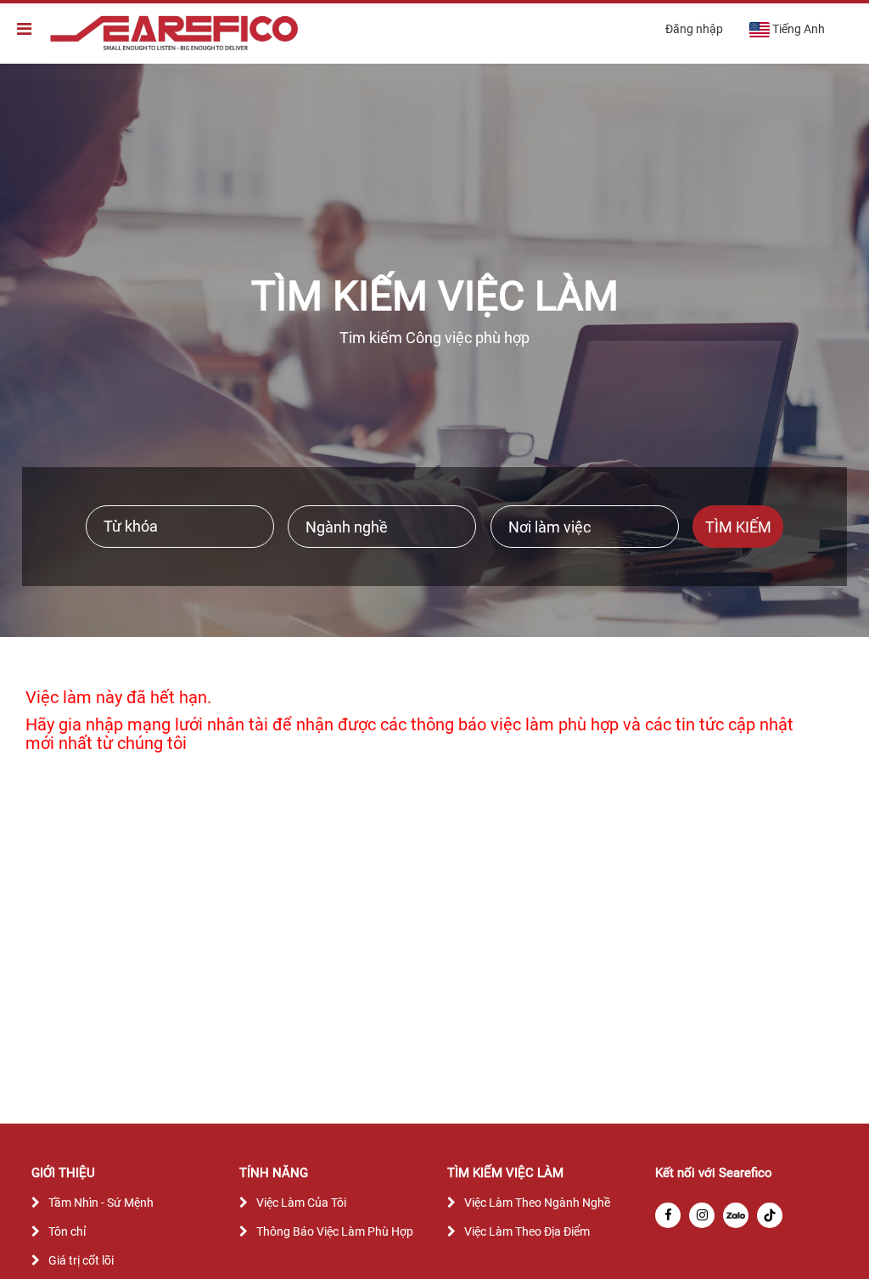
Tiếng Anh (798, 29)
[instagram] (702, 1215)
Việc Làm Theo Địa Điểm (527, 1231)
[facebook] (668, 1215)
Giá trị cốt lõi (81, 1260)
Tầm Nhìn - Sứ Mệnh (101, 1202)
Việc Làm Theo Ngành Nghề (537, 1202)
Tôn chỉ (67, 1231)
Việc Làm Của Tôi (301, 1202)
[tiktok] (769, 1215)
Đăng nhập (694, 29)
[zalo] (735, 1215)
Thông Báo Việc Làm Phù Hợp (334, 1231)
